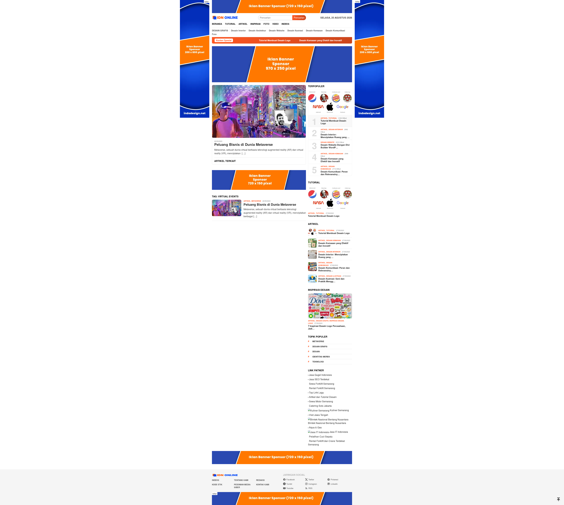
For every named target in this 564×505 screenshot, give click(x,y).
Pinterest (334, 479)
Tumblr (289, 483)
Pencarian (299, 17)
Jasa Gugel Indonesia (320, 375)
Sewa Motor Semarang (321, 401)
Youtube (289, 488)
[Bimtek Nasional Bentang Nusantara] (328, 419)
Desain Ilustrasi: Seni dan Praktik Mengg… (331, 280)
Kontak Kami (262, 484)
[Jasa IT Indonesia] (318, 431)
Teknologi (318, 361)
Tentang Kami (241, 480)
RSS (310, 488)
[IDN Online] (226, 17)
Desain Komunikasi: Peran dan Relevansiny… (334, 173)
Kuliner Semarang (339, 410)
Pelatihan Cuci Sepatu (321, 436)
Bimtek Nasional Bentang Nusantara (327, 423)
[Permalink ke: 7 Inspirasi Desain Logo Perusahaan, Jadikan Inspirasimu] (330, 305)
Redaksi (260, 480)
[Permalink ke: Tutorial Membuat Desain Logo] (330, 102)
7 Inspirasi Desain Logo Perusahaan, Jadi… (326, 327)
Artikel (247, 201)
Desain (316, 351)
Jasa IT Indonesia (338, 431)
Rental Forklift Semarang (322, 388)
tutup (207, 1)
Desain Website (327, 142)
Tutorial (333, 118)
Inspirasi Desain (336, 321)
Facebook (290, 479)
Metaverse (256, 201)
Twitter (311, 479)
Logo (310, 323)
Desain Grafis (322, 321)
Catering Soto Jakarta (320, 405)
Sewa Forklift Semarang (321, 383)
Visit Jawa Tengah (318, 415)
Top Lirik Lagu (316, 392)
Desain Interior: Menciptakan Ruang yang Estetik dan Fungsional (341, 40)
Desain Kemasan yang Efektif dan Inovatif (278, 40)
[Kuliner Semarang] (318, 410)
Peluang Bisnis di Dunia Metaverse (243, 144)
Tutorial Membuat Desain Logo (333, 122)
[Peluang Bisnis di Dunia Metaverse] (259, 111)
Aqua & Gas (315, 427)
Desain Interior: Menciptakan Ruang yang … (335, 135)
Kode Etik (217, 484)
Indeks (215, 480)
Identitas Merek (321, 356)
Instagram (312, 483)
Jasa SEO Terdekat (319, 379)
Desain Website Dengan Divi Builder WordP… (335, 146)
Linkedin (334, 483)
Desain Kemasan (336, 153)
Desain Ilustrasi (333, 276)
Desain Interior (336, 129)
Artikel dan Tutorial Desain (323, 397)
